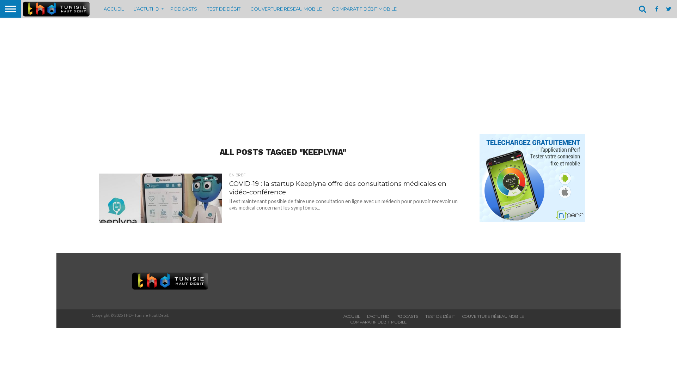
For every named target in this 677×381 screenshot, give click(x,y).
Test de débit (223, 9)
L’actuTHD (146, 9)
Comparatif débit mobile (364, 9)
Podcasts (183, 9)
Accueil (114, 9)
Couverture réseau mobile (286, 9)
